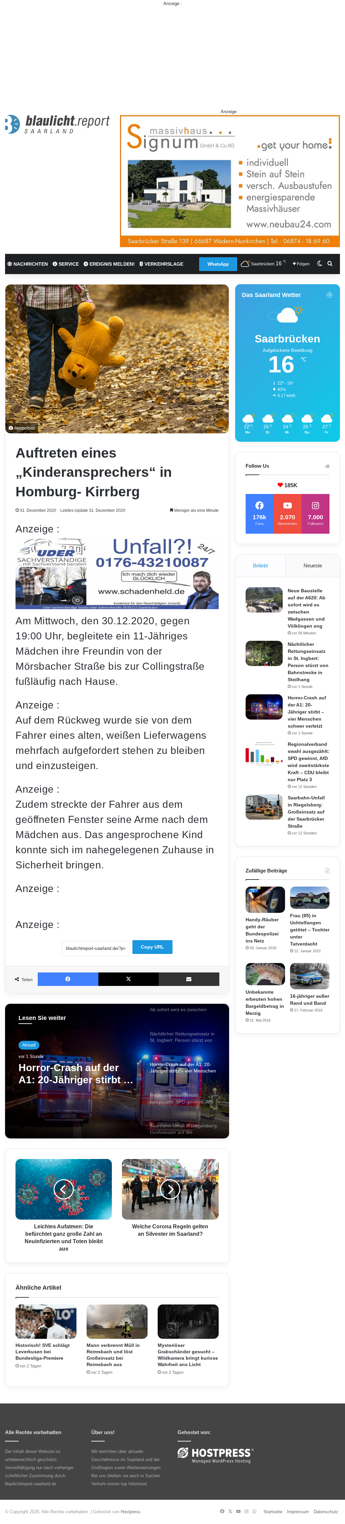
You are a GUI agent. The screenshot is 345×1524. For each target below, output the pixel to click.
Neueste (313, 565)
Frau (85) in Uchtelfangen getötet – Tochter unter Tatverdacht (310, 930)
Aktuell (29, 1045)
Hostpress (130, 1511)
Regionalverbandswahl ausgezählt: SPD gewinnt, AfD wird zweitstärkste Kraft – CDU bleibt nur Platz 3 (73, 1074)
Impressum (298, 1511)
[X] (128, 979)
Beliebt (260, 565)
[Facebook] (68, 979)
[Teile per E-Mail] (189, 979)
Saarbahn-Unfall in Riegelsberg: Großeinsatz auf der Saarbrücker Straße (306, 812)
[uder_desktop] (117, 605)
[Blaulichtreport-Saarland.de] (57, 124)
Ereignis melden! (111, 264)
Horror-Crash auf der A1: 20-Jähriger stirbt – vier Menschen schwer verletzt (307, 712)
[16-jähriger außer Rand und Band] (310, 976)
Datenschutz (326, 1511)
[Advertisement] (172, 54)
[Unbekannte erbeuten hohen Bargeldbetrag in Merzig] (265, 974)
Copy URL (152, 947)
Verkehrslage (163, 264)
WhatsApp (218, 264)
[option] (117, 1071)
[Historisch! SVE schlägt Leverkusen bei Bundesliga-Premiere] (45, 1321)
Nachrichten (30, 264)
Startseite (272, 1511)
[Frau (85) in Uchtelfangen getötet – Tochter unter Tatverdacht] (310, 898)
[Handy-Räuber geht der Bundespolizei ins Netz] (265, 900)
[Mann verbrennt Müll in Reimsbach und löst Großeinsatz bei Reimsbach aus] (117, 1321)
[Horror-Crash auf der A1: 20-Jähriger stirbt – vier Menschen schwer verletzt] (264, 707)
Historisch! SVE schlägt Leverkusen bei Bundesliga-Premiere (42, 1352)
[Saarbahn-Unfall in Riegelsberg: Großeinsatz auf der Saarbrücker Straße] (264, 807)
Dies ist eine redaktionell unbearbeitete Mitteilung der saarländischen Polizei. (102, 905)
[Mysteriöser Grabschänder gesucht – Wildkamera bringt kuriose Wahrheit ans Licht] (188, 1321)
